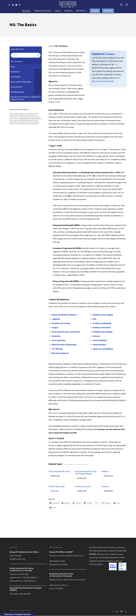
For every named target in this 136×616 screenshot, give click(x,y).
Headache (56, 336)
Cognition (56, 319)
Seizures (96, 336)
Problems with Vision (102, 327)
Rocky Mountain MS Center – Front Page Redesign (86, 472)
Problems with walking (102, 332)
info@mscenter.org (17, 559)
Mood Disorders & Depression (64, 344)
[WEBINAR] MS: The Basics (103, 54)
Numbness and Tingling (103, 314)
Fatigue (55, 327)
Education (55, 491)
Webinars (105, 471)
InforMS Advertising (56, 486)
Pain (94, 319)
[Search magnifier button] (38, 55)
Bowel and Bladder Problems (64, 314)
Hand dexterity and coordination (66, 332)
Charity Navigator (96, 564)
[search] (121, 5)
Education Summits (83, 486)
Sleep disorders (99, 344)
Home (51, 46)
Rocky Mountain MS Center (59, 471)
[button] (127, 5)
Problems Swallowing (102, 323)
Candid (116, 561)
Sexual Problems (100, 340)
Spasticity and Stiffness (103, 349)
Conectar (105, 486)
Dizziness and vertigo (61, 323)
